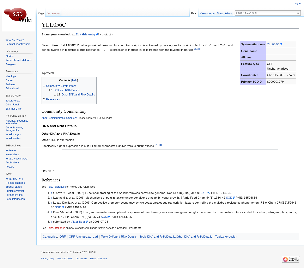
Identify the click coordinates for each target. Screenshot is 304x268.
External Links (14, 108)
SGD (204, 192)
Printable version (15, 191)
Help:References (56, 186)
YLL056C (273, 44)
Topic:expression (226, 236)
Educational (12, 88)
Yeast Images (13, 134)
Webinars (11, 150)
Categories (50, 236)
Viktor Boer (78, 221)
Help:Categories (56, 228)
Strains (9, 56)
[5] (160, 144)
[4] (157, 144)
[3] (199, 48)
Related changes (15, 182)
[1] (194, 48)
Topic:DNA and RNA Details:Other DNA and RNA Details (176, 236)
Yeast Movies (13, 138)
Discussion (53, 13)
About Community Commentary (59, 118)
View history (224, 13)
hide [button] (74, 80)
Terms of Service (98, 258)
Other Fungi (12, 104)
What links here (14, 178)
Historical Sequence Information (17, 122)
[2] (197, 48)
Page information (15, 199)
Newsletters (12, 154)
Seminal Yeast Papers (18, 44)
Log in (297, 3)
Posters (10, 166)
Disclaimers (81, 258)
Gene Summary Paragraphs (14, 129)
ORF (63, 236)
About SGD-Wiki (65, 258)
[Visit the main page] (18, 16)
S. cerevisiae (13, 100)
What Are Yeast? (15, 40)
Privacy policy (48, 258)
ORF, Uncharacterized (83, 236)
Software (11, 84)
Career (9, 80)
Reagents (11, 64)
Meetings (11, 76)
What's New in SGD (17, 158)
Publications (12, 162)
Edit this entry (86, 34)
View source (207, 13)
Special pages (14, 186)
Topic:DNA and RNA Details (118, 236)
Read (194, 13)
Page (41, 13)
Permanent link (14, 194)
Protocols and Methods (18, 60)
